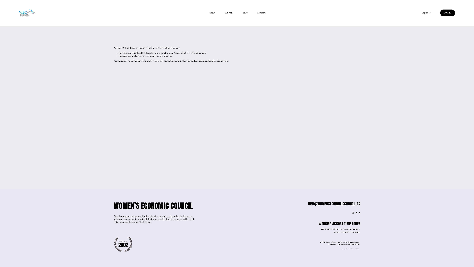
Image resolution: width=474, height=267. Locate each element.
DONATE (447, 13)
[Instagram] (353, 213)
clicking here (153, 61)
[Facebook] (356, 213)
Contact (261, 13)
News (245, 13)
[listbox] (426, 13)
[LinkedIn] (359, 213)
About (212, 13)
